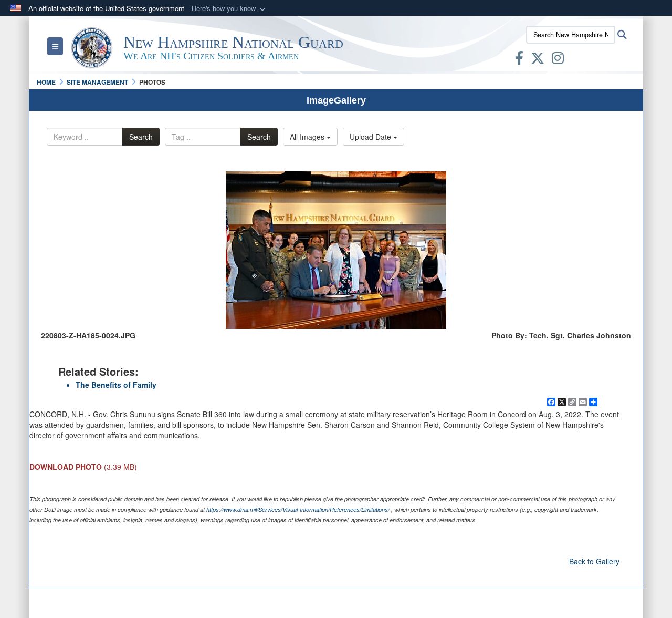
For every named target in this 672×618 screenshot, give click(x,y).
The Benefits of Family (116, 384)
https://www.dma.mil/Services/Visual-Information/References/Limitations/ (298, 509)
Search (141, 136)
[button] (229, 8)
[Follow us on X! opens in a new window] (537, 60)
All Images (308, 136)
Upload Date (371, 136)
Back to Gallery (594, 561)
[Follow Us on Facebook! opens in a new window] (519, 60)
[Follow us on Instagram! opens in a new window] (558, 60)
